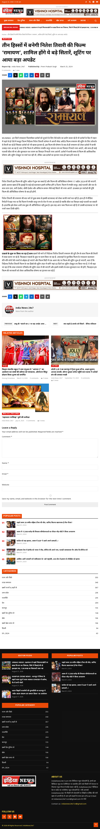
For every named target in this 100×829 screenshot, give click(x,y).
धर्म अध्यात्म (72, 20)
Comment (7, 437)
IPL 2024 (5, 633)
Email (5, 474)
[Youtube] (97, 2)
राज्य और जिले (34, 20)
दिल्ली (4, 628)
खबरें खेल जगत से (8, 623)
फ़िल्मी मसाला (7, 39)
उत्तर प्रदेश (55, 366)
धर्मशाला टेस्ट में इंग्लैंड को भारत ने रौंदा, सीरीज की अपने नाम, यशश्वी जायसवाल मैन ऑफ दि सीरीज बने (52, 550)
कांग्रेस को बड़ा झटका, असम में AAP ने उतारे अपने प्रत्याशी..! (37, 541)
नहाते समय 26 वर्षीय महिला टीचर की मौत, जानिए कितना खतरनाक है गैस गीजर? (44, 523)
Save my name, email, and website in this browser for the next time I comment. (36, 499)
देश (3, 603)
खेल (3, 618)
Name (5, 463)
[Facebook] (86, 2)
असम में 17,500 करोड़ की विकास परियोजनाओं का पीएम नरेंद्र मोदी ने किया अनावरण (46, 532)
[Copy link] (47, 75)
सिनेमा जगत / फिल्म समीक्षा (11, 414)
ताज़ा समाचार (6, 583)
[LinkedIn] (31, 75)
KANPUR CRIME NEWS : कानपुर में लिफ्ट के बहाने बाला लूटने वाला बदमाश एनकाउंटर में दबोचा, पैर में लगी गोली (29, 679)
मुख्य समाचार (8, 20)
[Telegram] (26, 75)
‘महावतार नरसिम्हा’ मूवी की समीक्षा (16, 417)
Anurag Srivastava (8, 378)
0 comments (6, 70)
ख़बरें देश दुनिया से (8, 613)
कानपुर (5, 366)
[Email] (42, 75)
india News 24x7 (56, 378)
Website (5, 485)
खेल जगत (60, 20)
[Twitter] (90, 2)
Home (4, 35)
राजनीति (49, 20)
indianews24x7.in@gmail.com (73, 804)
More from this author (25, 311)
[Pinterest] (37, 75)
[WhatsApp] (21, 75)
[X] (15, 75)
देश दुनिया (21, 20)
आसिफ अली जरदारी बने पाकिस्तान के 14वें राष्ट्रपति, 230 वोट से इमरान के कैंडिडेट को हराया (48, 559)
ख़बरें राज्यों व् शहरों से (9, 588)
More (83, 20)
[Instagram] (93, 2)
